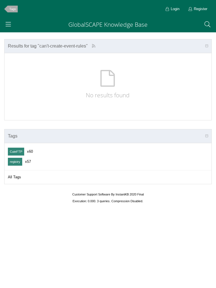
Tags (12, 9)
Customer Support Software (91, 194)
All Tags (14, 177)
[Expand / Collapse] (206, 46)
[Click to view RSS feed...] (93, 46)
